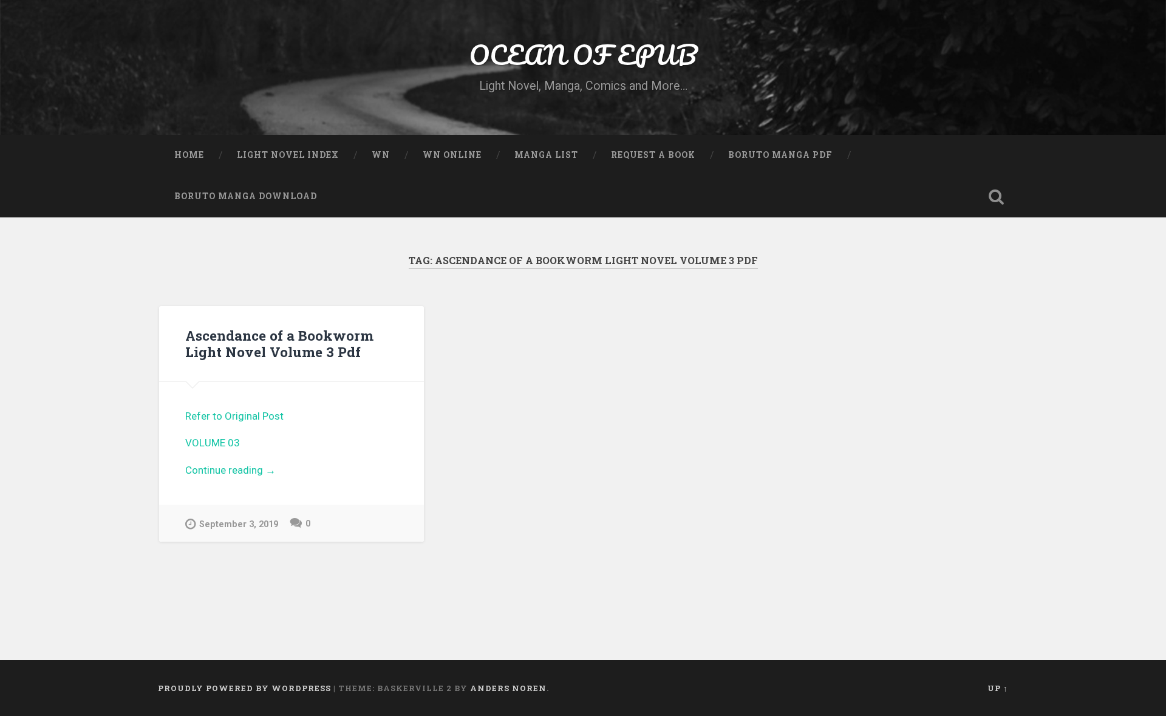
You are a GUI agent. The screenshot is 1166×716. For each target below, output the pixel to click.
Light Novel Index (288, 154)
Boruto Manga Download (245, 196)
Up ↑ (997, 688)
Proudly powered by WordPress (244, 688)
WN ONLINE (452, 154)
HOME (189, 154)
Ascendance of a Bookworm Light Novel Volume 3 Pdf (279, 343)
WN (381, 154)
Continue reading (291, 471)
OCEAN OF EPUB (583, 54)
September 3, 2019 (238, 524)
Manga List (546, 154)
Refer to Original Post (234, 416)
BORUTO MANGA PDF (780, 154)
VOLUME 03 (212, 443)
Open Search (996, 196)
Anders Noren (508, 688)
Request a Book (653, 154)
